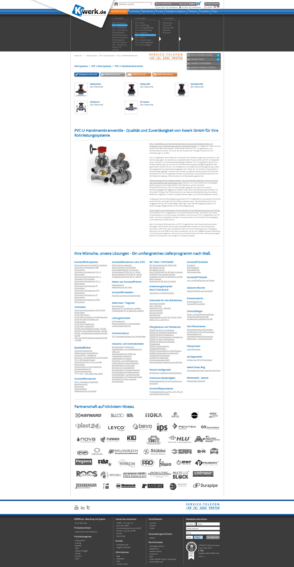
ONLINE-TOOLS (197, 59)
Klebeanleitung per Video (122, 287)
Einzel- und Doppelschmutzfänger (200, 314)
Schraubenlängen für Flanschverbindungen (83, 370)
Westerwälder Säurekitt (196, 381)
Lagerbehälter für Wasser (122, 358)
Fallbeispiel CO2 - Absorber (160, 308)
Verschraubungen (194, 272)
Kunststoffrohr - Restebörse (85, 355)
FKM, (96, 373)
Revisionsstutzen (156, 313)
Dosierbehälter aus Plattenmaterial (125, 372)
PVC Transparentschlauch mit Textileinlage (128, 336)
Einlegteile (191, 265)
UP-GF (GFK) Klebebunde (84, 324)
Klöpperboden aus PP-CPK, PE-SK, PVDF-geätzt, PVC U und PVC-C (165, 318)
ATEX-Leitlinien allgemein (122, 265)
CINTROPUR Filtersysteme (159, 355)
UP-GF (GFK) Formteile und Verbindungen (90, 317)
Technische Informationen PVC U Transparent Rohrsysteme (87, 278)
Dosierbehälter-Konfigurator (123, 347)
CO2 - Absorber (155, 306)
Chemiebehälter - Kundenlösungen (126, 374)
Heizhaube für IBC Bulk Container (162, 281)
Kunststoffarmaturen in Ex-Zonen (125, 270)
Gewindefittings (193, 270)
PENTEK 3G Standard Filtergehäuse (163, 332)
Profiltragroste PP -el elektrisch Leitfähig (128, 311)
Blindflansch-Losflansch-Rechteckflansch (165, 373)
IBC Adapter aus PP (157, 270)
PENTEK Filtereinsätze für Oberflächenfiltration (159, 347)
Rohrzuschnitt (139, 74)
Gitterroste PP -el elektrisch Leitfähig (126, 308)
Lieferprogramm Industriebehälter (125, 363)
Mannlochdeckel (155, 310)
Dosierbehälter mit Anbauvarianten (126, 370)
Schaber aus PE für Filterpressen (199, 360)
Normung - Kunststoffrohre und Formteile (91, 357)
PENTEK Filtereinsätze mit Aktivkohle (163, 353)
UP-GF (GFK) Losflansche (84, 326)
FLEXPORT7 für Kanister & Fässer (162, 274)
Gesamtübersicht (113, 74)
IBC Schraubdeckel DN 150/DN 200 (162, 265)
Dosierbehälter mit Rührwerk (123, 365)
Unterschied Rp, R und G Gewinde (87, 367)
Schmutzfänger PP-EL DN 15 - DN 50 (126, 272)
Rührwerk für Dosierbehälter (123, 368)
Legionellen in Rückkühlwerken (161, 293)
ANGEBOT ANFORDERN (201, 63)
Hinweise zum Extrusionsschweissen (126, 295)
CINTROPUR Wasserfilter (159, 358)
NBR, (91, 373)
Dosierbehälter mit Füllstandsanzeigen (127, 377)
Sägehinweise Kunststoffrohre (86, 353)
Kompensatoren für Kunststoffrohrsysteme (196, 302)
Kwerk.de (77, 56)
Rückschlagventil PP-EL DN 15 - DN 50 (127, 274)
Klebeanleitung (118, 285)
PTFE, (87, 373)
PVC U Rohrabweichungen (84, 360)
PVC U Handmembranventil (127, 56)
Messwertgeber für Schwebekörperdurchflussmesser (200, 335)
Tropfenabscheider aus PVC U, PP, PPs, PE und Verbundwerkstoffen (166, 393)
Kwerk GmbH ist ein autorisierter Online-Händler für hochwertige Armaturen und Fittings (184, 210)
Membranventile (80, 384)
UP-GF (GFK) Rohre (81, 315)
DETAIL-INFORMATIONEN (202, 55)
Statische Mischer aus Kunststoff (200, 291)
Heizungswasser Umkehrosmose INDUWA (165, 362)
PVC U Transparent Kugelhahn (86, 382)
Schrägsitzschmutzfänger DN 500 (200, 319)
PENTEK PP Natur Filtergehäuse (161, 339)
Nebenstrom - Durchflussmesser (199, 339)
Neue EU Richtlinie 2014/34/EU (124, 267)
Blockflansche (154, 315)
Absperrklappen (80, 389)
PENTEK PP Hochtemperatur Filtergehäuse (166, 337)
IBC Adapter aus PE (156, 267)
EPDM (100, 373)
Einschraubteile (193, 267)
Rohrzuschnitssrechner (83, 351)
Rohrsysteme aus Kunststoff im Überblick (90, 265)
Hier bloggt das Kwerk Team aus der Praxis (204, 370)
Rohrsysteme (92, 56)
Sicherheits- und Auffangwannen (125, 361)
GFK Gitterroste (118, 306)
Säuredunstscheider (157, 303)
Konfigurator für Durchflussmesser (200, 332)
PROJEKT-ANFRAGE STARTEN (203, 67)
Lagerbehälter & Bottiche (122, 356)
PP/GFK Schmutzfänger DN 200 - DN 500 (90, 328)
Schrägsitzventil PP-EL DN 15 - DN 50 (126, 277)
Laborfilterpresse (193, 349)
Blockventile (79, 386)
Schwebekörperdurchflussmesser (200, 329)
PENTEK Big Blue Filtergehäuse (161, 335)
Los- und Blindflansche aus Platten (201, 280)
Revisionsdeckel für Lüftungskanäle (126, 323)
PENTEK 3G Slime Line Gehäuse (161, 330)
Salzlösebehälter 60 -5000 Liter (124, 354)
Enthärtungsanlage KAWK (159, 360)
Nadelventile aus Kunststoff (85, 391)
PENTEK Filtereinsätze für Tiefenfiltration (165, 351)
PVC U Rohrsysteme (107, 56)
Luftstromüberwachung (121, 326)
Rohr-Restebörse (165, 74)
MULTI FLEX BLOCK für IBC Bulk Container (166, 272)
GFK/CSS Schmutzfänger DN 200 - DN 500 (90, 331)
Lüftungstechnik (118, 321)
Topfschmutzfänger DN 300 (197, 317)
